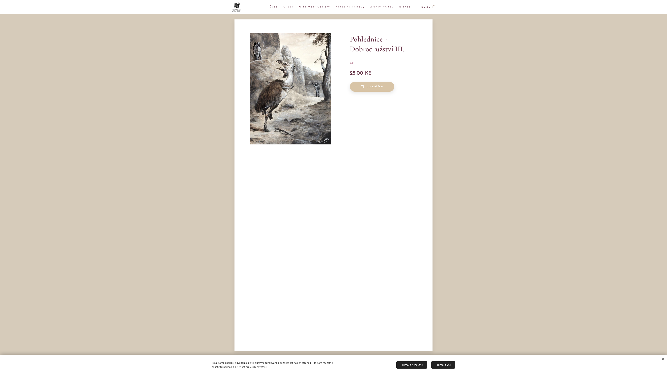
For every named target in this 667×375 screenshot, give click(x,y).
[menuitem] (275, 7)
